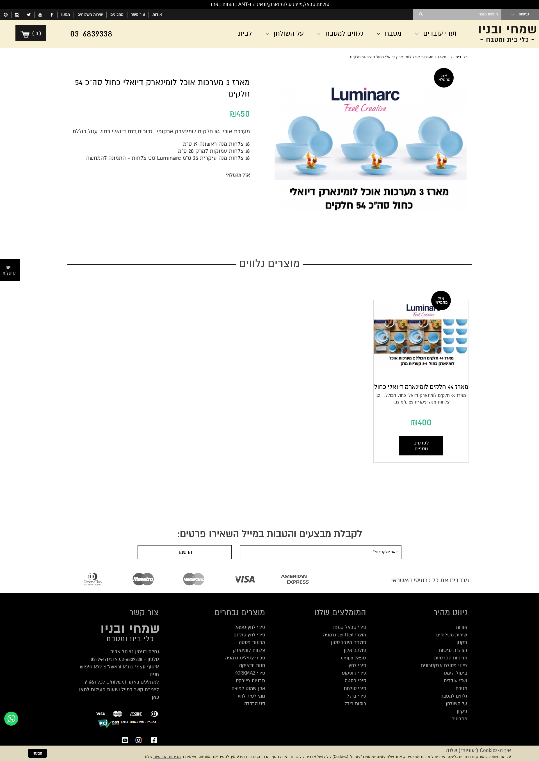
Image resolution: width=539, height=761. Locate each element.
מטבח (461, 688)
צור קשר (138, 14)
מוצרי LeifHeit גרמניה (344, 635)
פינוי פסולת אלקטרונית (444, 665)
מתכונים (117, 14)
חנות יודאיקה (252, 665)
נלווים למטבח (453, 696)
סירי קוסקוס (354, 673)
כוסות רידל (355, 704)
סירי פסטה (355, 681)
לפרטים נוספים (421, 446)
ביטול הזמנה (454, 673)
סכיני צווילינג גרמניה (245, 658)
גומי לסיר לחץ (251, 696)
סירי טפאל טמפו (349, 627)
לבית (245, 33)
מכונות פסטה (252, 642)
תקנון (65, 14)
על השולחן (456, 704)
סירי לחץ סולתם (249, 635)
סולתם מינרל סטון (348, 642)
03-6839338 (130, 659)
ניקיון (462, 711)
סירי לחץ (357, 665)
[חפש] (421, 14)
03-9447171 (101, 659)
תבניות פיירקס (250, 681)
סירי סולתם (355, 688)
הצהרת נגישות (453, 650)
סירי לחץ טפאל (250, 627)
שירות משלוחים (90, 14)
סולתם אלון (355, 650)
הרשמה (184, 552)
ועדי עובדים (455, 681)
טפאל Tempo (352, 658)
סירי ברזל (356, 696)
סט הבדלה (254, 704)
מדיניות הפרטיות (167, 756)
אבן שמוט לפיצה (248, 688)
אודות (157, 14)
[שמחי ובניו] (505, 34)
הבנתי (37, 753)
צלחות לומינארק (249, 650)
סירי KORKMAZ (249, 673)
